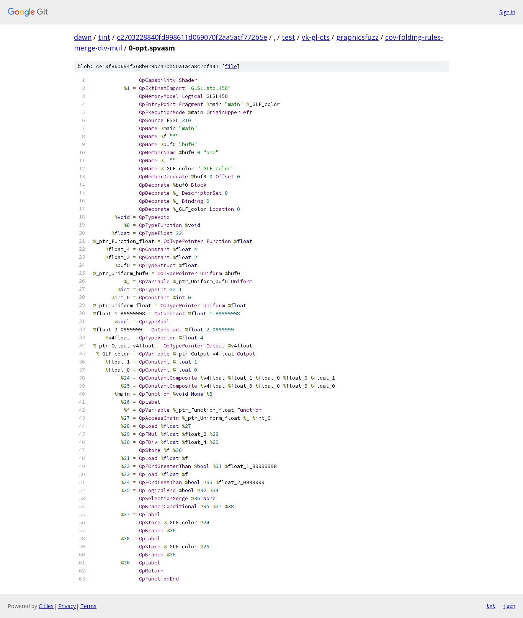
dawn (83, 37)
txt (490, 605)
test (288, 37)
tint (104, 37)
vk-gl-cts (316, 37)
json (509, 605)
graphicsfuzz (357, 37)
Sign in (507, 12)
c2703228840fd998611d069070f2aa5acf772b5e (192, 37)
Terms (88, 606)
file (231, 66)
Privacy (67, 606)
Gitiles (46, 606)
